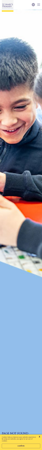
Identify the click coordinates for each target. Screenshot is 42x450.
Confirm (21, 446)
